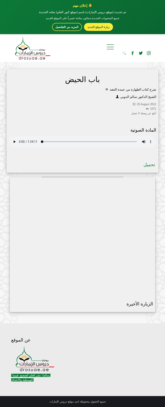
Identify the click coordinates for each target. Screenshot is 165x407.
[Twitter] (141, 53)
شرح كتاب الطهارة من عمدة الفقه (132, 89)
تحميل (149, 164)
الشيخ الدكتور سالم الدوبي (137, 97)
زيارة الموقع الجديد (98, 27)
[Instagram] (149, 53)
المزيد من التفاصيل (66, 27)
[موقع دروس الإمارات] (32, 47)
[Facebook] (133, 53)
